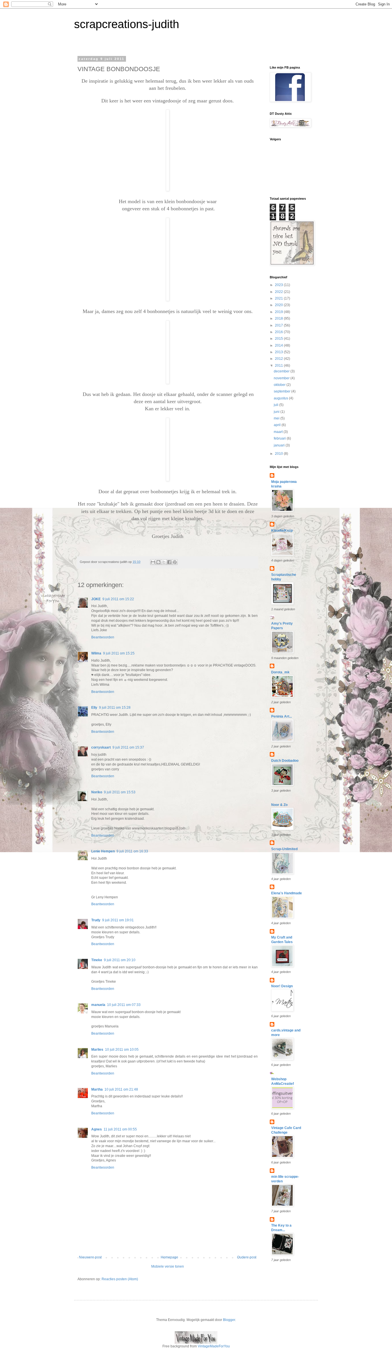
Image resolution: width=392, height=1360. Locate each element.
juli (276, 405)
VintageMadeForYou (213, 1346)
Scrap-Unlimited (284, 849)
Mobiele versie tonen (167, 1266)
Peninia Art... (281, 716)
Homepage (169, 1257)
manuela (98, 1005)
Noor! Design (282, 986)
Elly (94, 708)
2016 (279, 332)
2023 (279, 285)
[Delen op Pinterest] (175, 562)
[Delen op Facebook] (169, 562)
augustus (281, 398)
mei (277, 418)
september (282, 391)
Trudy (95, 920)
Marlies (97, 1050)
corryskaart (101, 747)
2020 (279, 305)
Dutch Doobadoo (284, 761)
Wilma (96, 653)
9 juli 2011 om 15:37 (128, 747)
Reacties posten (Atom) (120, 1279)
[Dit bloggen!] (158, 562)
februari (280, 438)
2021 (279, 298)
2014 (279, 345)
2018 (279, 318)
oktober (280, 385)
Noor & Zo (279, 805)
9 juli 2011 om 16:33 (132, 851)
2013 (279, 352)
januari (280, 445)
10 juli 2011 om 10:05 (122, 1050)
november (282, 378)
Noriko (96, 792)
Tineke (96, 960)
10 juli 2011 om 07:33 (124, 1005)
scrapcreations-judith (126, 24)
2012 (279, 359)
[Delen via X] (164, 562)
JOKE (96, 599)
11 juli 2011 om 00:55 (120, 1129)
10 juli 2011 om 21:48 (121, 1089)
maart (279, 432)
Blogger (229, 1320)
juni (277, 412)
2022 (279, 292)
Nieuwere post (90, 1257)
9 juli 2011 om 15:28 (115, 708)
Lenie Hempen (103, 851)
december (282, 371)
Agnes (96, 1129)
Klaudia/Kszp (282, 531)
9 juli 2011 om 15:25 (119, 653)
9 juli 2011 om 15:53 (119, 792)
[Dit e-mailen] (153, 562)
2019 (279, 312)
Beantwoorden (102, 637)
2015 (279, 339)
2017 (279, 325)
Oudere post (246, 1257)
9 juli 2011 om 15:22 (118, 599)
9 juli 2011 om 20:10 (119, 960)
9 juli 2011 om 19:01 (118, 920)
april (278, 425)
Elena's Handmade (286, 893)
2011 (279, 366)
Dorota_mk (280, 672)
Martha (97, 1089)
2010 (279, 454)
